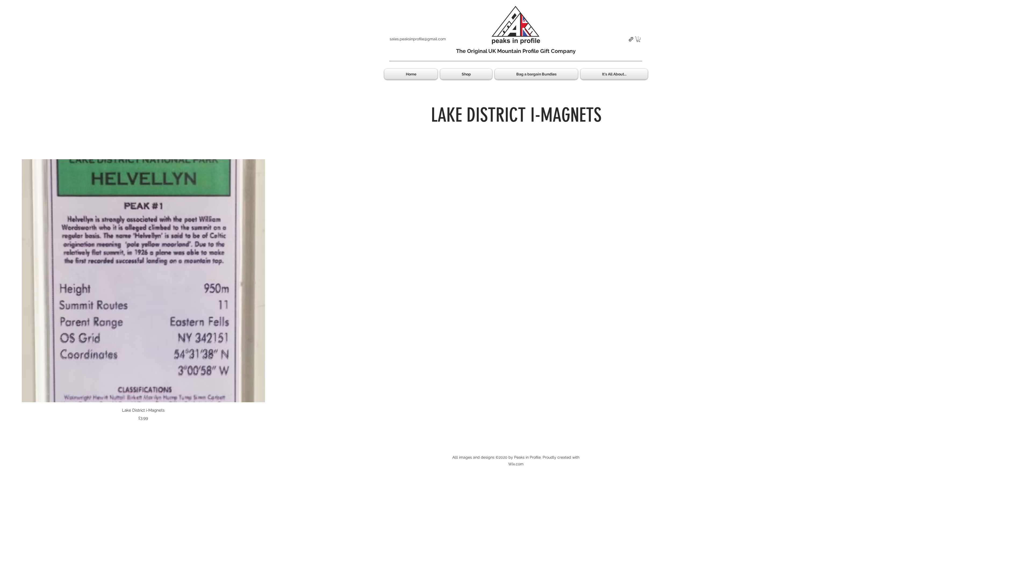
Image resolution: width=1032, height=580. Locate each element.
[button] (638, 39)
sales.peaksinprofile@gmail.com (418, 39)
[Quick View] (143, 280)
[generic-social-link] (631, 39)
